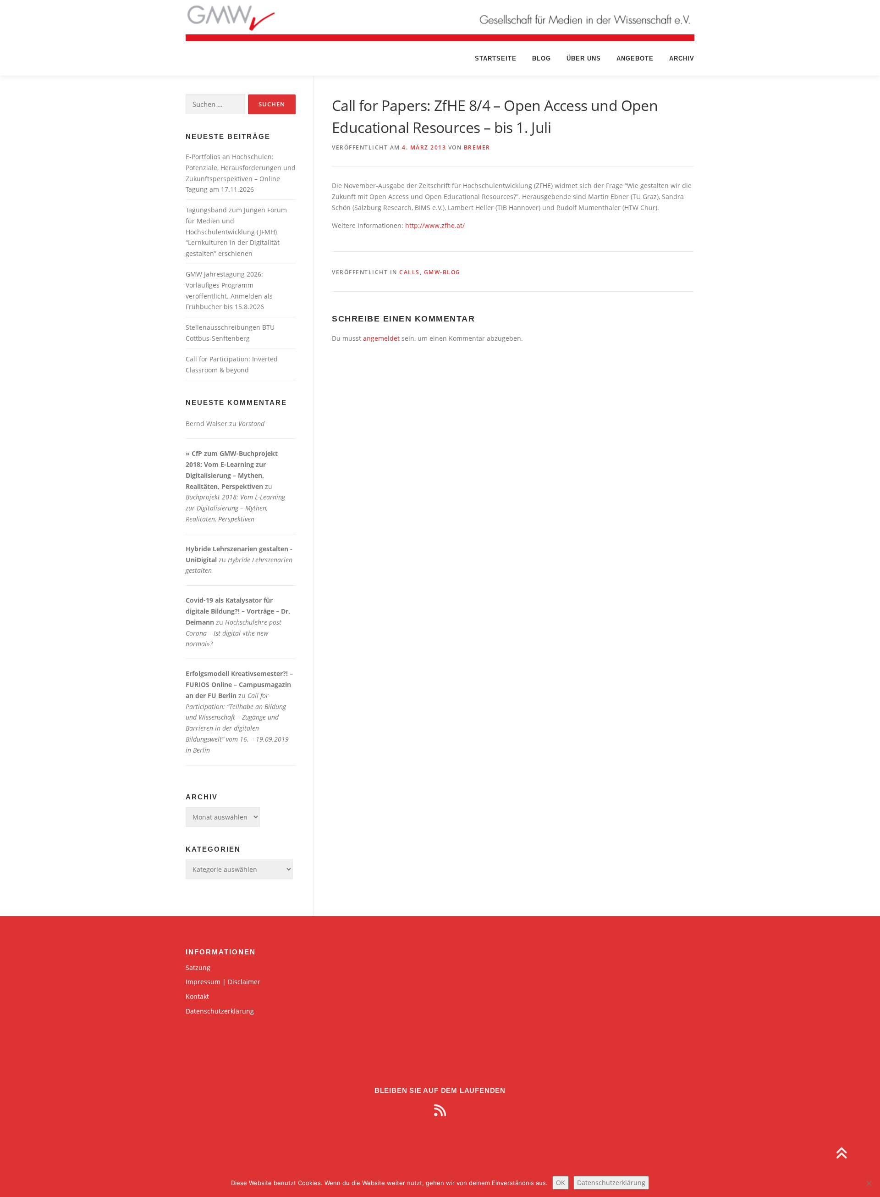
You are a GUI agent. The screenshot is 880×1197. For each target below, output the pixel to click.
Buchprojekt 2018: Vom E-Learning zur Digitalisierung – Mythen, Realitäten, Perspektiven (235, 508)
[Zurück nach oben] (841, 1154)
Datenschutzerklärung (220, 1011)
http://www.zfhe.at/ (435, 225)
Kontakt (197, 996)
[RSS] (440, 1110)
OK (560, 1182)
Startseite (496, 58)
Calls (409, 272)
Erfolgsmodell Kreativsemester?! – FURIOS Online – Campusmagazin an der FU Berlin (239, 684)
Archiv (681, 58)
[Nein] (868, 1183)
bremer (477, 147)
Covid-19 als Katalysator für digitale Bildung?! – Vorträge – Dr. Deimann (238, 611)
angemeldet (381, 338)
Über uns (583, 58)
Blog (541, 58)
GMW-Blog (442, 272)
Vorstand (251, 423)
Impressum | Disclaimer (223, 981)
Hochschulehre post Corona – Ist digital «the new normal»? (233, 633)
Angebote (635, 58)
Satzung (198, 967)
